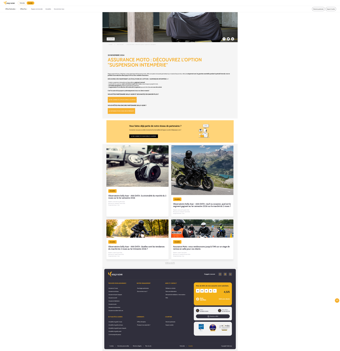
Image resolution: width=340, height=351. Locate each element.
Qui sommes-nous (59, 9)
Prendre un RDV (214, 316)
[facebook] (225, 274)
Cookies (112, 346)
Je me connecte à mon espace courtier (122, 100)
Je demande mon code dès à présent (121, 111)
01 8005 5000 (204, 311)
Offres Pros (23, 9)
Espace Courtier (331, 9)
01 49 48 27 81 (226, 311)
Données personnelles (123, 346)
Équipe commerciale (37, 9)
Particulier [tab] (22, 3)
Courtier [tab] (30, 3)
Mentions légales (137, 346)
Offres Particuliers (10, 9)
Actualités (48, 9)
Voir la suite (170, 263)
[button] (137, 181)
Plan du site (148, 346)
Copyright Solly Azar (226, 346)
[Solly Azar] (9, 3)
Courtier (191, 346)
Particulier (182, 346)
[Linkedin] (230, 274)
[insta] (220, 274)
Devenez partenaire (318, 9)
